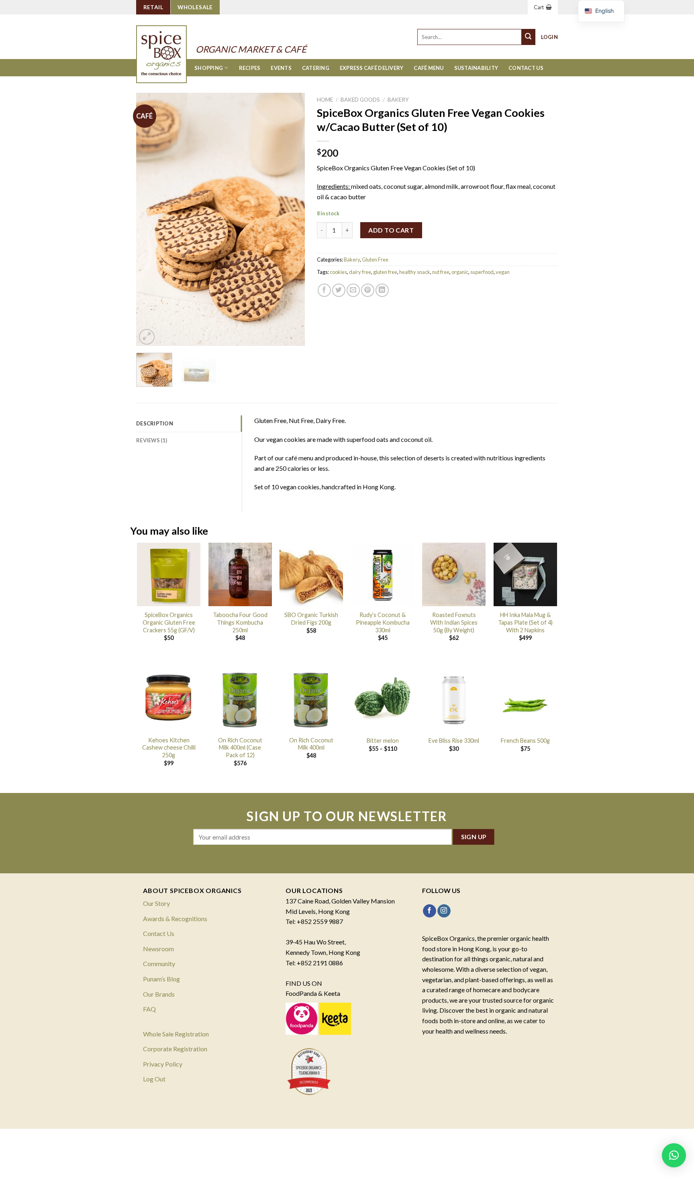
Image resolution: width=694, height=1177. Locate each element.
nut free (440, 272)
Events (281, 68)
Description (154, 423)
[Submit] (528, 37)
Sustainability (476, 68)
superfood (482, 272)
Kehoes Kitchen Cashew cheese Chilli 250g (169, 747)
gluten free (385, 272)
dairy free (360, 272)
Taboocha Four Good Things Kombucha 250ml (240, 622)
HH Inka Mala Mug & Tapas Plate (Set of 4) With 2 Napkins (525, 622)
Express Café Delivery (371, 68)
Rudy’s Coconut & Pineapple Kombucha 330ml (383, 622)
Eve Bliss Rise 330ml (454, 740)
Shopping (208, 68)
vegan (503, 272)
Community (159, 963)
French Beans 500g (525, 740)
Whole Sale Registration (176, 1034)
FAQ (149, 1009)
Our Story (156, 903)
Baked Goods (360, 99)
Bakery (398, 99)
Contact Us (525, 68)
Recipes (250, 68)
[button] (674, 1155)
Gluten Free (375, 259)
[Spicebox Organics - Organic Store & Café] (169, 43)
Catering (315, 68)
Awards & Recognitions (175, 918)
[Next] (291, 219)
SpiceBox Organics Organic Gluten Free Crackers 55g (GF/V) (169, 622)
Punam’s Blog (161, 979)
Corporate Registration (175, 1048)
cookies (338, 272)
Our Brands (159, 994)
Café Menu (428, 68)
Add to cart (391, 230)
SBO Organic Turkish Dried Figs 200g (311, 618)
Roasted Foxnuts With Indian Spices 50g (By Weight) (454, 622)
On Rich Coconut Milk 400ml (311, 744)
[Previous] (150, 219)
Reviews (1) (151, 440)
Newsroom (158, 948)
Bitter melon (383, 740)
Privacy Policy (162, 1064)
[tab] (189, 423)
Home (325, 99)
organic (459, 272)
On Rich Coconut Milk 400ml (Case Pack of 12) (240, 747)
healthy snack (414, 272)
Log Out (154, 1079)
